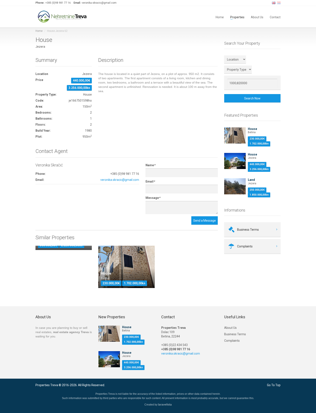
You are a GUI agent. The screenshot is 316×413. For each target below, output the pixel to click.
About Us (257, 16)
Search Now (252, 98)
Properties (237, 16)
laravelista (165, 404)
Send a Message (204, 220)
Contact (275, 16)
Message (153, 198)
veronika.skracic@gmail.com (119, 179)
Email (150, 181)
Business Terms (235, 334)
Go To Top (274, 385)
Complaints (232, 340)
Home (220, 16)
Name (150, 165)
